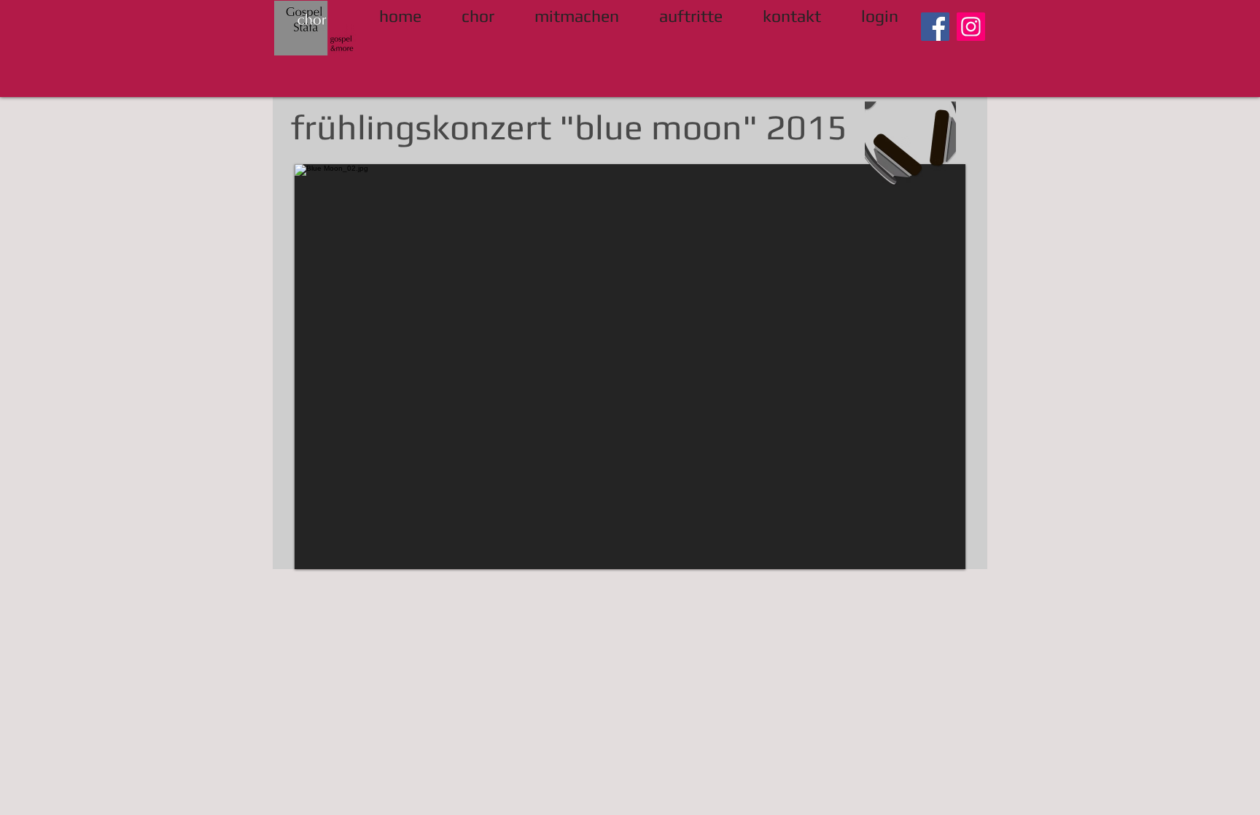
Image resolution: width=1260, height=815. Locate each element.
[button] (630, 366)
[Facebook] (935, 26)
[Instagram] (971, 26)
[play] (929, 556)
